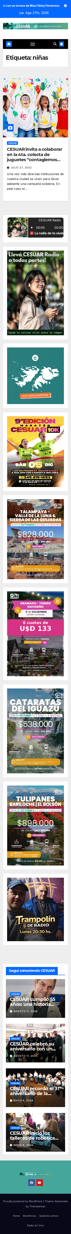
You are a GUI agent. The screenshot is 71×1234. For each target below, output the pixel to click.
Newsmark (61, 1201)
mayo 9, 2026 (23, 1100)
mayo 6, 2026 (23, 1145)
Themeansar (37, 1206)
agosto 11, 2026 (26, 1011)
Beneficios (29, 1215)
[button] (55, 44)
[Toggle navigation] (32, 44)
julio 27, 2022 (21, 167)
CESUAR (12, 143)
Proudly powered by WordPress (23, 1201)
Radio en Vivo (35, 1225)
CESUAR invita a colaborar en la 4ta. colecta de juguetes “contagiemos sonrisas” (34, 157)
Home (16, 1215)
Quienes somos (48, 1215)
